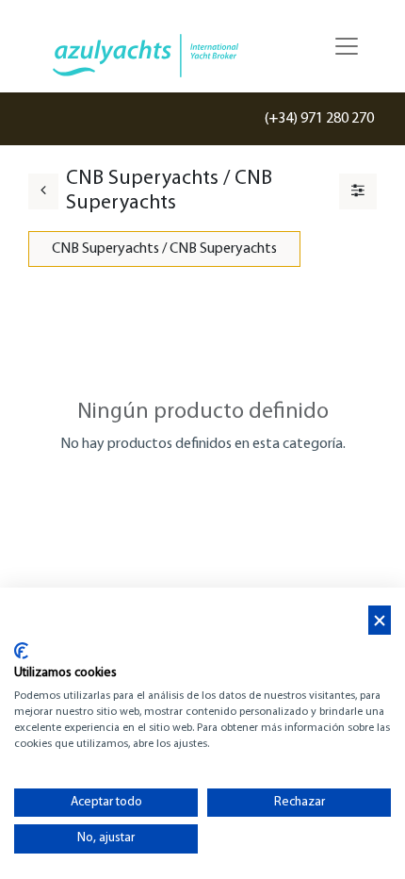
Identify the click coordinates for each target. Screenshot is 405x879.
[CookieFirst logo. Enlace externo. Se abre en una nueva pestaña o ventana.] (21, 650)
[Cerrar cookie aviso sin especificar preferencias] (379, 620)
